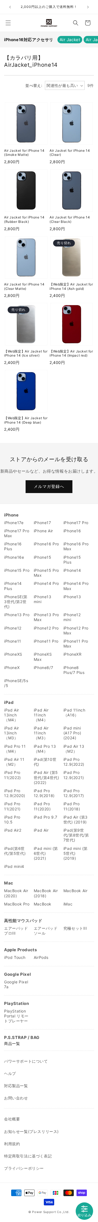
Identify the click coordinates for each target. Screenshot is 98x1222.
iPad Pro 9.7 (45, 817)
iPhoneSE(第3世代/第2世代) (15, 601)
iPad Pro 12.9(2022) (73, 762)
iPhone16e (14, 557)
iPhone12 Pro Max (75, 630)
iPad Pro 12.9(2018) (44, 793)
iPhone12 (13, 628)
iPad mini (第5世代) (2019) (75, 853)
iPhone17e (13, 522)
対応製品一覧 (16, 1085)
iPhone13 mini (42, 599)
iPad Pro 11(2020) (42, 806)
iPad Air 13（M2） (73, 748)
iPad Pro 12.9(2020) (14, 793)
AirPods (41, 957)
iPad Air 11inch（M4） (41, 715)
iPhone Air (43, 530)
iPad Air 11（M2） (14, 762)
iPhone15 (42, 557)
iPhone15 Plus (72, 559)
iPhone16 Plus (13, 546)
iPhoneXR (72, 654)
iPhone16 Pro (46, 544)
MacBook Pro (17, 904)
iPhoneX (12, 667)
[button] (8, 23)
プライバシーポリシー (24, 1168)
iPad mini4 (14, 866)
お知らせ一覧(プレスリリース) (31, 1131)
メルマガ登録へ (49, 486)
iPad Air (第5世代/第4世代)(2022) (46, 777)
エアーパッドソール (46, 930)
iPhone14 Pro (46, 583)
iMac (67, 904)
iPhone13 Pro (16, 614)
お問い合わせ (16, 1098)
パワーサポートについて (26, 1061)
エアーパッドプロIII (16, 930)
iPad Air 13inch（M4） (11, 715)
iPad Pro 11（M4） (15, 748)
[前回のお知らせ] (10, 7)
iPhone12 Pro (46, 628)
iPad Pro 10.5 (12, 819)
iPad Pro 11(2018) (71, 806)
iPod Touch (15, 957)
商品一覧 (12, 1043)
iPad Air (41, 830)
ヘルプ (10, 1073)
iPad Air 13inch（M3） (11, 733)
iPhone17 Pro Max (16, 533)
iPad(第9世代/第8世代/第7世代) (76, 835)
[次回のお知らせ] (88, 7)
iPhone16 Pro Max (76, 546)
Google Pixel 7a (16, 984)
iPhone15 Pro (16, 570)
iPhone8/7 (43, 667)
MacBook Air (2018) (46, 893)
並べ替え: (33, 85)
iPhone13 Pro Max (46, 617)
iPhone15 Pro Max (46, 572)
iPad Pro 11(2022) (12, 775)
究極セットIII (75, 928)
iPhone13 (72, 596)
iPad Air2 (12, 830)
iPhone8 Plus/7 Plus (74, 670)
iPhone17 (42, 522)
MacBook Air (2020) (16, 893)
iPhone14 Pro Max (76, 586)
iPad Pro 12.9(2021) (73, 775)
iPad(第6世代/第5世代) (15, 851)
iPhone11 (12, 641)
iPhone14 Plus (13, 586)
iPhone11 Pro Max (75, 643)
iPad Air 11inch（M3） (41, 733)
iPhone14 (72, 570)
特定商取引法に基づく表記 (28, 1156)
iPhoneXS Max (43, 656)
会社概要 (12, 1119)
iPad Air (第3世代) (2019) (75, 819)
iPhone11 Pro (46, 641)
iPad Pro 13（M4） (45, 748)
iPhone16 (72, 530)
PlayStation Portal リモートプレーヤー (16, 1016)
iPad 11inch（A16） (74, 712)
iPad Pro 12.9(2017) (73, 793)
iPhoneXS (13, 654)
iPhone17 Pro (75, 522)
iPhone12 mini (72, 617)
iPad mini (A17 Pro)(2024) (72, 733)
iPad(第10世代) (45, 762)
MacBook (42, 904)
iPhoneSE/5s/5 (16, 683)
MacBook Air (75, 890)
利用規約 (12, 1143)
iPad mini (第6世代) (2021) (46, 853)
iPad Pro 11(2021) (12, 806)
